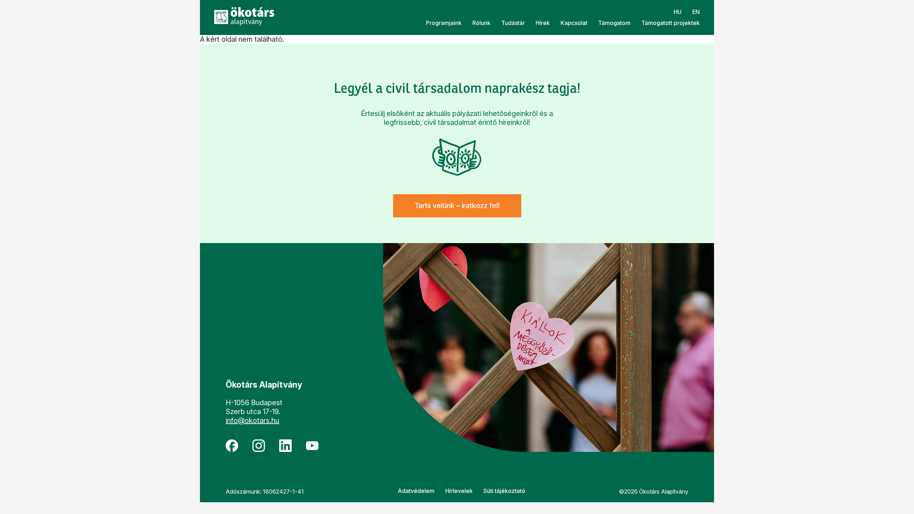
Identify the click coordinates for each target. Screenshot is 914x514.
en (696, 11)
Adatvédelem (416, 490)
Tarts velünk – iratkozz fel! (457, 205)
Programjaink (444, 22)
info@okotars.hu (252, 420)
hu (678, 11)
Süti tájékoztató (504, 490)
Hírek (543, 22)
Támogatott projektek (670, 22)
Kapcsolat (574, 22)
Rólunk (481, 22)
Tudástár (513, 22)
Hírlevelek (459, 490)
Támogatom (614, 22)
